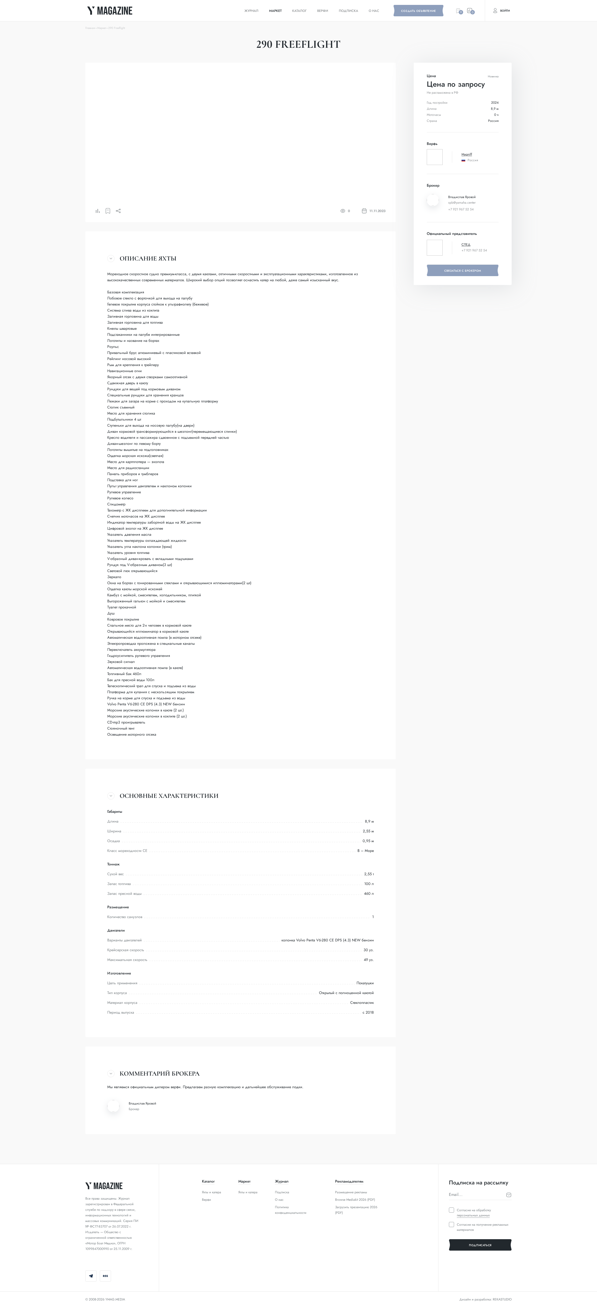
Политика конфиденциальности (290, 1210)
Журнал (251, 10)
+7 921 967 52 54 (461, 209)
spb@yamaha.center (462, 202)
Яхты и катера (211, 1192)
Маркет (275, 10)
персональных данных (473, 1215)
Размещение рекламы (351, 1192)
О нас (374, 10)
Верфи (322, 10)
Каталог (299, 10)
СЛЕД (466, 244)
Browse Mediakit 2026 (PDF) (355, 1199)
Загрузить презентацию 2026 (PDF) (356, 1210)
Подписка (348, 10)
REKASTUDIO (502, 1299)
